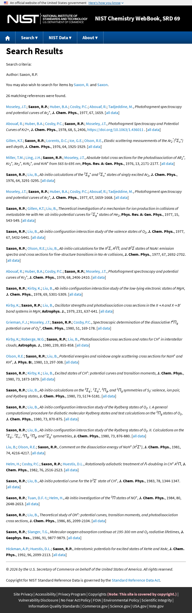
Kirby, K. (34, 288)
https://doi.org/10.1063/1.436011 (115, 129)
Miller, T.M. (15, 157)
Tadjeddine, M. (120, 106)
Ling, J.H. (33, 157)
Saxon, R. (81, 84)
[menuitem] (8, 37)
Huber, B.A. (59, 106)
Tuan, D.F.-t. (38, 497)
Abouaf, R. (98, 106)
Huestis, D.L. (73, 463)
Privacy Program (72, 594)
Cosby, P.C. (79, 106)
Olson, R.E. (93, 140)
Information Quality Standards (54, 606)
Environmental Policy (121, 600)
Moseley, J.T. (16, 106)
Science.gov (120, 606)
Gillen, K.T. (14, 140)
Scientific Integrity (157, 600)
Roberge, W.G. (33, 339)
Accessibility (45, 594)
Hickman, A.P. (17, 548)
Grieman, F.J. (17, 322)
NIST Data (58, 37)
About (88, 37)
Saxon (102, 84)
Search (27, 37)
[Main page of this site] (8, 37)
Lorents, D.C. (57, 140)
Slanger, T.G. (38, 531)
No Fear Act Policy (75, 600)
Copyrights (97, 594)
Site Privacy (23, 594)
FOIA (97, 600)
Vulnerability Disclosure (38, 600)
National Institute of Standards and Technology (48, 18)
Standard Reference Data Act (136, 580)
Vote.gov (156, 606)
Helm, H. (13, 463)
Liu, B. (33, 174)
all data (112, 112)
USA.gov (139, 606)
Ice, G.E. (76, 140)
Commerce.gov (95, 606)
